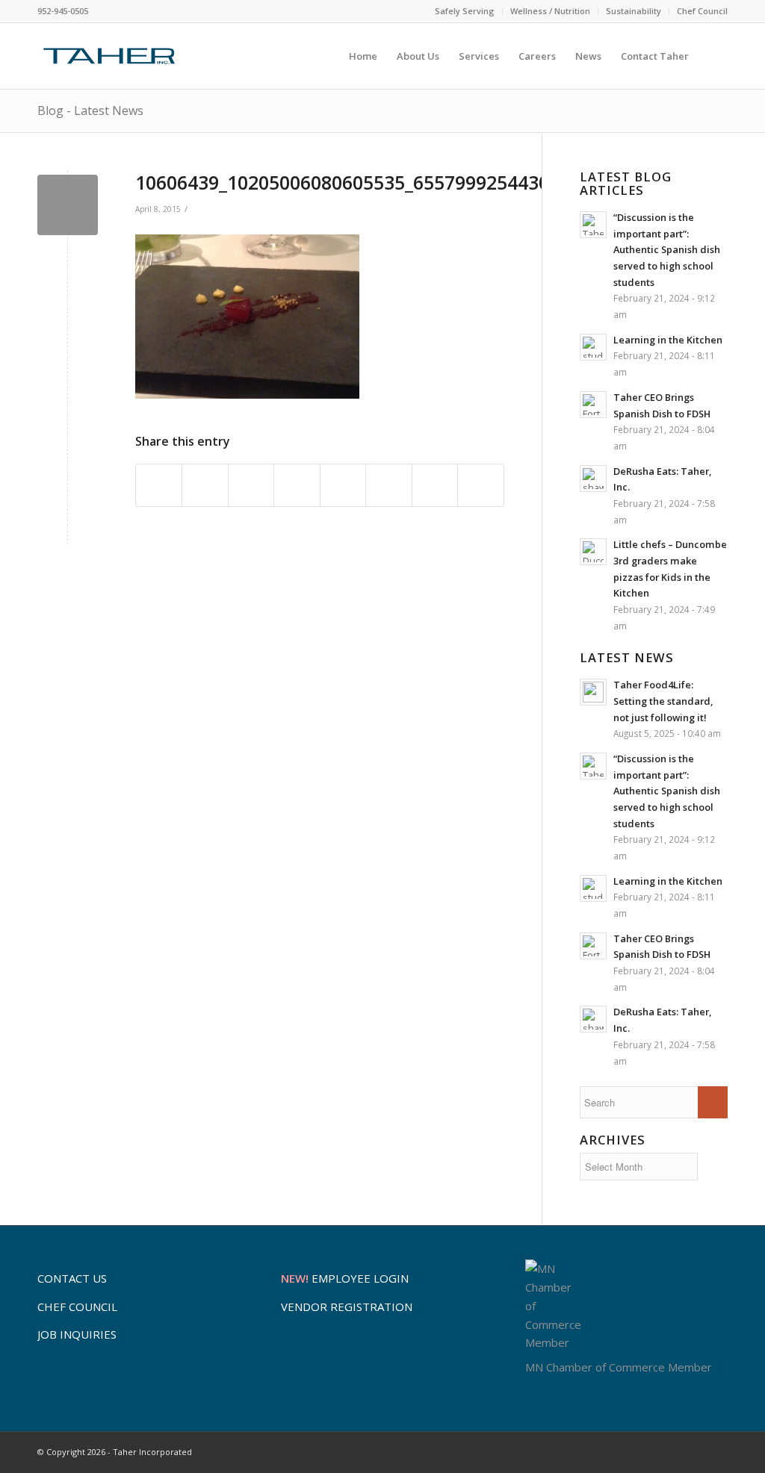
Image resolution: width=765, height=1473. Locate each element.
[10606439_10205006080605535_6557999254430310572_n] (67, 205)
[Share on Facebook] (159, 485)
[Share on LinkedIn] (342, 485)
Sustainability (633, 10)
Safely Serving (465, 10)
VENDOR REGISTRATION (346, 1306)
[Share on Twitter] (204, 485)
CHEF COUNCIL (77, 1306)
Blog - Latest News (90, 110)
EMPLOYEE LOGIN (345, 1278)
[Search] (713, 56)
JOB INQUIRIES (77, 1334)
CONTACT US (72, 1278)
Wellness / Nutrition (550, 10)
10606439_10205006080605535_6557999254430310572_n (383, 182)
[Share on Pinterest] (296, 485)
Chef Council (702, 10)
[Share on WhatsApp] (251, 485)
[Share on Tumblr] (388, 485)
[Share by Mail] (480, 485)
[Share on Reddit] (434, 485)
